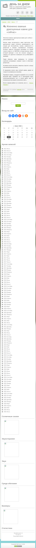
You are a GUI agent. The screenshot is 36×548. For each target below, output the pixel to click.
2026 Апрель (7, 405)
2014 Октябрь (8, 199)
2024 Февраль (8, 363)
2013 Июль (7, 173)
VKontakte (27, 12)
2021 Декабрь (8, 326)
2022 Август (7, 335)
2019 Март (7, 296)
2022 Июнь (7, 333)
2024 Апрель (7, 367)
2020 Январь (7, 304)
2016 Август (7, 241)
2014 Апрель (7, 191)
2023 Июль (7, 351)
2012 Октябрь (8, 154)
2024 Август (7, 375)
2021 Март (7, 316)
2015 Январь (7, 205)
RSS (28, 16)
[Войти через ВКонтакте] (13, 115)
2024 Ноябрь (7, 381)
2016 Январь (7, 227)
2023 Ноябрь (7, 359)
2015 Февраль (8, 207)
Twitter (17, 12)
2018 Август (7, 284)
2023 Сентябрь (8, 355)
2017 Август (7, 262)
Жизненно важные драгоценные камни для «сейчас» (19, 29)
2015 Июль (7, 215)
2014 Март (7, 189)
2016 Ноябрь (7, 246)
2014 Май (6, 193)
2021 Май (6, 320)
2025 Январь (7, 383)
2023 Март (7, 345)
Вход (32, 16)
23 (9, 137)
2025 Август (7, 391)
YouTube (31, 12)
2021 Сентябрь (8, 324)
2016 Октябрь (8, 244)
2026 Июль (7, 411)
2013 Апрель (7, 167)
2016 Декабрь (8, 248)
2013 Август (7, 175)
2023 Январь (7, 341)
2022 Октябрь (8, 337)
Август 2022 (18, 126)
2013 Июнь (7, 171)
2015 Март (7, 209)
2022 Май (6, 331)
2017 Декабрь (8, 268)
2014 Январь (7, 185)
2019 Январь (7, 292)
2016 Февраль (8, 229)
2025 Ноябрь (7, 397)
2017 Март (7, 252)
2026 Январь (7, 401)
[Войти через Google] (23, 115)
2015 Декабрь (8, 225)
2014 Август (7, 197)
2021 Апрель (7, 318)
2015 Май (6, 211)
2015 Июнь (7, 213)
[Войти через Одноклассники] (26, 115)
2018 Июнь (7, 280)
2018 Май (6, 278)
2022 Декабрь (8, 339)
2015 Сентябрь (8, 219)
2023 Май (6, 347)
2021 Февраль (8, 314)
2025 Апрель (7, 387)
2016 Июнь (7, 237)
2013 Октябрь (8, 179)
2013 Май (6, 169)
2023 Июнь (7, 349)
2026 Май (6, 407)
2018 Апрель (7, 276)
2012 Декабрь (8, 159)
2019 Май (6, 300)
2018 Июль (7, 282)
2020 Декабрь (8, 312)
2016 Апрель (7, 233)
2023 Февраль (8, 343)
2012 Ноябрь (7, 157)
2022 (9, 22)
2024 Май (6, 369)
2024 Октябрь (8, 379)
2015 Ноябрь (7, 223)
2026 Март (7, 403)
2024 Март (7, 365)
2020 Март (7, 306)
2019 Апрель (7, 298)
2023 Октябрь (8, 357)
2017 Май (6, 256)
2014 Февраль (8, 187)
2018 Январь (7, 270)
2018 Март (7, 274)
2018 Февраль (8, 272)
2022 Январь (7, 328)
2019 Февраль (8, 294)
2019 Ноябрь (7, 302)
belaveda (19, 89)
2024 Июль (7, 373)
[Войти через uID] (9, 115)
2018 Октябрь (8, 288)
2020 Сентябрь (8, 310)
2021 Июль (7, 322)
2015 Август (7, 217)
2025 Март (7, 385)
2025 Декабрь (8, 399)
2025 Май (6, 389)
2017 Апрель (7, 254)
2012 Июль (7, 148)
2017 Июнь (7, 258)
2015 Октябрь (8, 221)
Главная (4, 22)
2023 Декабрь (8, 361)
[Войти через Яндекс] (19, 115)
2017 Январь (7, 250)
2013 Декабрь (8, 183)
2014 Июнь (7, 195)
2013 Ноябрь (7, 181)
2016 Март (7, 231)
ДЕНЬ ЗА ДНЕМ (19, 4)
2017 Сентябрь (8, 264)
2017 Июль (7, 260)
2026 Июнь (7, 409)
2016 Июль (7, 239)
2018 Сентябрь (8, 286)
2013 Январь (7, 161)
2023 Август (7, 353)
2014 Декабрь (8, 203)
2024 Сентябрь (8, 377)
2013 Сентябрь (8, 177)
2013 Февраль (8, 163)
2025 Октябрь (8, 395)
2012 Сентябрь (8, 152)
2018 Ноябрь (7, 290)
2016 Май (6, 235)
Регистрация (23, 16)
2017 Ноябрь (7, 266)
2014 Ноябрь (7, 201)
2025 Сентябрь (8, 393)
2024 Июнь (7, 371)
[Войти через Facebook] (16, 115)
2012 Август (7, 150)
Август (13, 22)
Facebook (22, 12)
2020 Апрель (7, 308)
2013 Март (7, 165)
